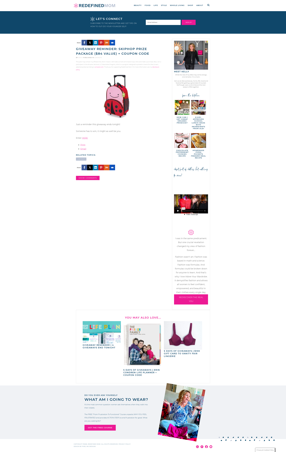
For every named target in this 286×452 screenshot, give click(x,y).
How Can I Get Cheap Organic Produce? (182, 120)
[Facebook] (84, 42)
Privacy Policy (125, 444)
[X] (90, 42)
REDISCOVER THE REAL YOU (191, 299)
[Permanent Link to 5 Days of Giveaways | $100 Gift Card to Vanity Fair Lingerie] (183, 348)
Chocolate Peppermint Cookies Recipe (182, 153)
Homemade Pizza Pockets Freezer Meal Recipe (198, 154)
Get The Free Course (100, 428)
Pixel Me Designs (89, 446)
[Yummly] (106, 42)
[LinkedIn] (95, 42)
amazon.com (99, 67)
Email (83, 149)
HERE (85, 138)
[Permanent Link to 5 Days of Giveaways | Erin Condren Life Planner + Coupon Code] (142, 367)
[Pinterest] (101, 42)
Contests (98, 57)
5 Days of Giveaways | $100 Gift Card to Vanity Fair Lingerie (182, 353)
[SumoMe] (112, 42)
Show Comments (88, 178)
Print (82, 145)
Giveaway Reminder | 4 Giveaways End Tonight (99, 346)
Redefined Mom (94, 5)
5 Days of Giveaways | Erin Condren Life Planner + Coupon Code (141, 372)
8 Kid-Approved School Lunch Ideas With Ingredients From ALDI (198, 123)
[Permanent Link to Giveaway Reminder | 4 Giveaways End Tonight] (102, 342)
